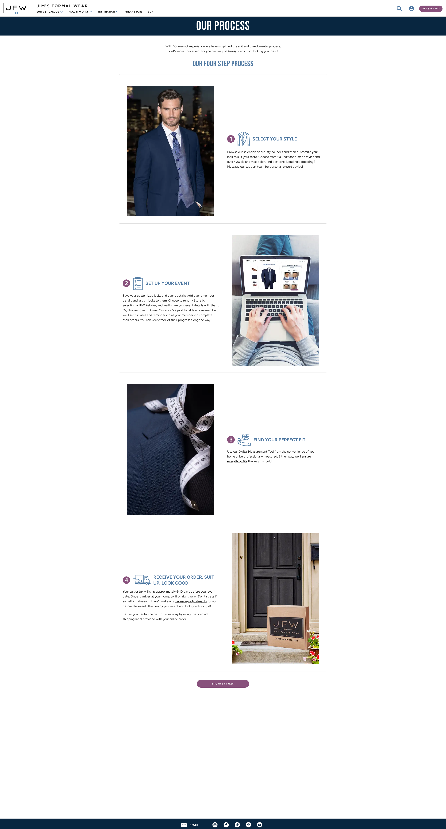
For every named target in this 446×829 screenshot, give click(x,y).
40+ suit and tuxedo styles (295, 157)
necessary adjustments (191, 601)
